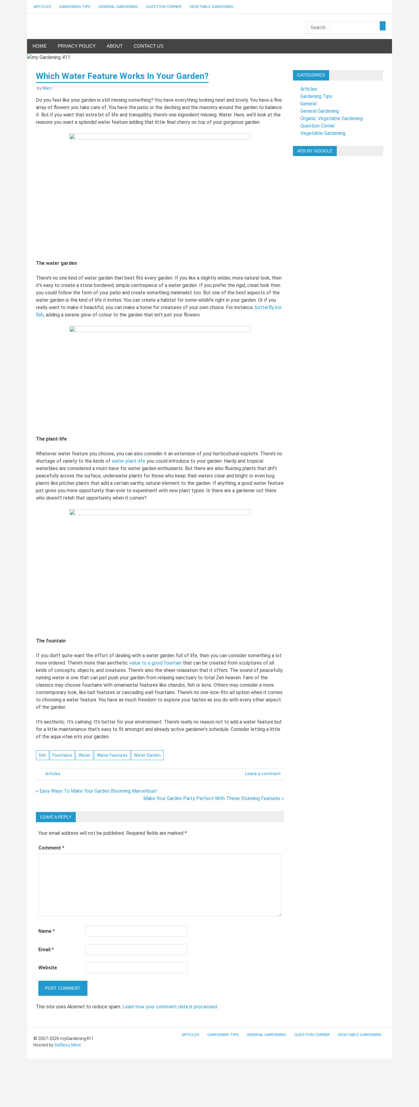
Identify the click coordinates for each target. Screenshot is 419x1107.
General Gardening (118, 6)
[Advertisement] (338, 253)
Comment (51, 848)
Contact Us (148, 46)
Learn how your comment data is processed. (170, 1007)
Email (46, 949)
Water (84, 755)
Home (40, 46)
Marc (47, 88)
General (308, 104)
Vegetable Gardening (211, 6)
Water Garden (147, 755)
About (115, 46)
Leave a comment (263, 773)
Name (46, 931)
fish (42, 755)
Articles (42, 6)
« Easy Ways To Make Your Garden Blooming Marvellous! (96, 791)
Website (47, 968)
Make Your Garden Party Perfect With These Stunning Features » (213, 798)
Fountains (62, 755)
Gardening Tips (74, 6)
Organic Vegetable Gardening (331, 118)
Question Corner (164, 6)
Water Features (112, 755)
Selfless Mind (67, 1044)
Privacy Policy (77, 46)
